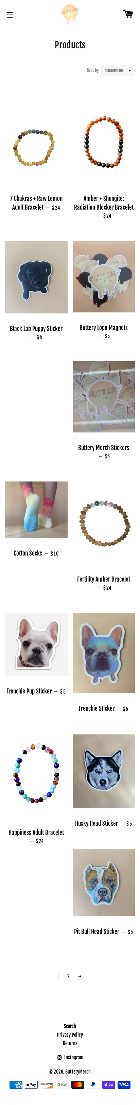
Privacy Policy (70, 1035)
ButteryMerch (78, 1072)
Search (70, 1026)
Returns (70, 1043)
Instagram (73, 1057)
